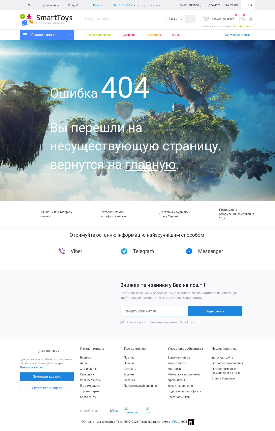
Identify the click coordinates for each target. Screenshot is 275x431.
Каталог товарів (92, 348)
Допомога (213, 5)
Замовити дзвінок (47, 376)
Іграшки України (90, 380)
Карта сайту (88, 397)
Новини (129, 363)
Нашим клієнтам (224, 348)
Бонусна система (179, 357)
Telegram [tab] (143, 251)
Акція (176, 35)
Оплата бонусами (223, 378)
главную (150, 164)
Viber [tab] (76, 251)
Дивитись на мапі (31, 367)
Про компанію (135, 348)
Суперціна (128, 35)
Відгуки (129, 374)
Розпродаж (154, 35)
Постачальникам (179, 397)
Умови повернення (180, 385)
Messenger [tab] (210, 251)
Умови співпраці (190, 5)
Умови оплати (177, 363)
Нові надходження (98, 35)
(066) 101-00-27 (122, 5)
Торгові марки (89, 391)
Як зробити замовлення (227, 363)
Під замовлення (90, 385)
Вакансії (129, 380)
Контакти (231, 5)
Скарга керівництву (47, 388)
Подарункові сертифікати (184, 391)
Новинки (85, 357)
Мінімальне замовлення (184, 374)
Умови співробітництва (185, 348)
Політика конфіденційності (141, 385)
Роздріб (73, 5)
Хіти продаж (88, 368)
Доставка (174, 368)
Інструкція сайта (222, 357)
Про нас (129, 357)
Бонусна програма (237, 35)
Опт (30, 5)
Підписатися (215, 311)
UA (250, 5)
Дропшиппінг (52, 5)
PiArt (175, 421)
